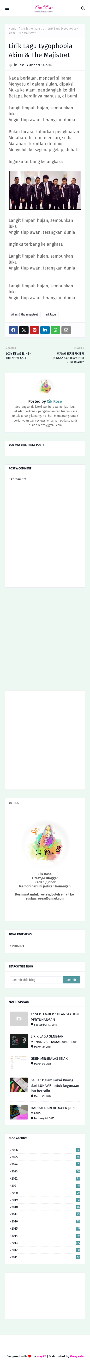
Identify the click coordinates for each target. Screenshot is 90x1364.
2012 (46, 1250)
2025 (46, 1157)
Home (12, 28)
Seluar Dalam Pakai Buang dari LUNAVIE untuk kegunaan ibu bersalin (55, 1085)
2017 (46, 1214)
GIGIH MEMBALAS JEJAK (49, 1058)
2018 (46, 1207)
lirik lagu (50, 314)
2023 (46, 1171)
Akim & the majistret (32, 28)
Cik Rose (18, 65)
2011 (45, 1257)
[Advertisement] (45, 640)
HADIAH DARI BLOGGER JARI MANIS (53, 1110)
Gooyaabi (77, 1356)
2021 (46, 1185)
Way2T (41, 1356)
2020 (46, 1193)
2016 (46, 1221)
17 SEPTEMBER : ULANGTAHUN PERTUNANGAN (55, 1017)
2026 (45, 1150)
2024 (45, 1164)
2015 (46, 1228)
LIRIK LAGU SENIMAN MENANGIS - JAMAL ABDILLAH (54, 1039)
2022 (46, 1178)
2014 (46, 1235)
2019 (46, 1200)
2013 (46, 1243)
